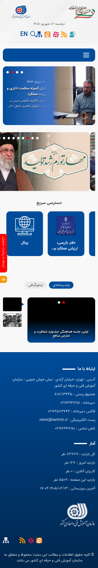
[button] (33, 34)
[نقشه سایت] (14, 540)
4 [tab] (7, 72)
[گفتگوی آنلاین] (72, 34)
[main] (77, 514)
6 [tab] (13, 138)
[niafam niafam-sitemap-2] (39, 34)
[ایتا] (47, 34)
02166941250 (65, 428)
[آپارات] (56, 34)
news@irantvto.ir (53, 420)
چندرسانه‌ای (61, 285)
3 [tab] (12, 72)
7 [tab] (9, 138)
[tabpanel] (49, 95)
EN (24, 34)
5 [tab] (18, 138)
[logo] (21, 12)
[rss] (64, 34)
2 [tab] (17, 72)
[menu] (49, 55)
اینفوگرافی (35, 285)
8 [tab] (4, 138)
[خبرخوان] (22, 540)
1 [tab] (22, 72)
